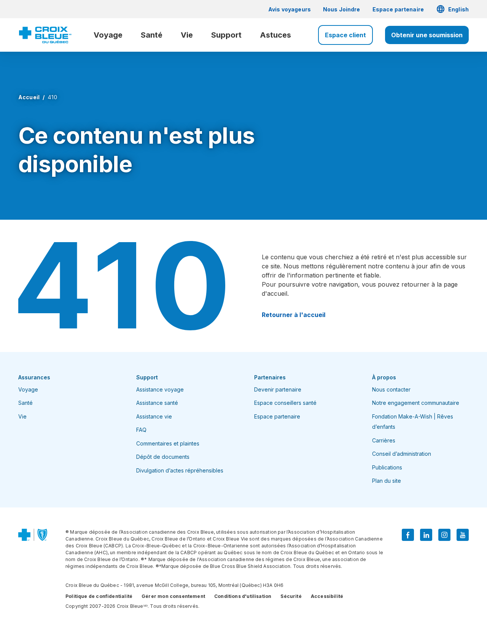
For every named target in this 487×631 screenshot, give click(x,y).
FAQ (141, 429)
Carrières (383, 440)
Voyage (108, 35)
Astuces (275, 35)
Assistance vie (154, 416)
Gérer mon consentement (173, 596)
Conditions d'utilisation (242, 596)
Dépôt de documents (162, 456)
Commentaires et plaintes (167, 443)
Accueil (29, 97)
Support (226, 35)
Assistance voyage (160, 389)
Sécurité (290, 596)
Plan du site (386, 480)
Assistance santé (157, 403)
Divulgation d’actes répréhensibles (179, 470)
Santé (151, 35)
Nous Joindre (341, 9)
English (452, 9)
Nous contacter (391, 389)
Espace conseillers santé (285, 403)
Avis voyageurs (289, 9)
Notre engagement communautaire (415, 403)
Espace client (345, 35)
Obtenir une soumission (427, 35)
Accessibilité (327, 596)
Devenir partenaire (277, 389)
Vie (187, 35)
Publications (387, 467)
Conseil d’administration (401, 453)
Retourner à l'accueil (293, 315)
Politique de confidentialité (98, 596)
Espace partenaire (398, 9)
